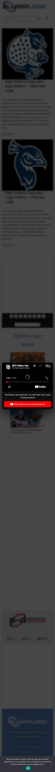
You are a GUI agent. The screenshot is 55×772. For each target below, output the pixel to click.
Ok (28, 768)
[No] (52, 764)
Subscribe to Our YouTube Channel (29, 404)
